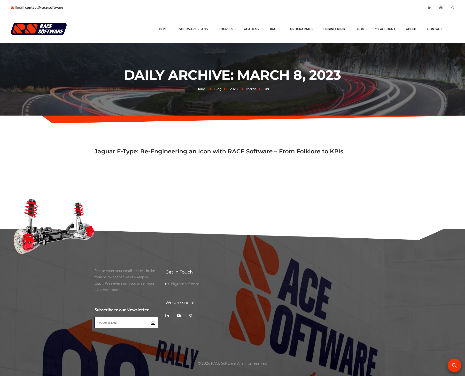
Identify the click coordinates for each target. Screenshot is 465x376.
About (411, 29)
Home (163, 29)
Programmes (301, 29)
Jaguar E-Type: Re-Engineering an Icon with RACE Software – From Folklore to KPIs (218, 151)
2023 (234, 89)
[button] (454, 365)
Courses (225, 29)
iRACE (274, 29)
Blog (360, 29)
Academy (251, 29)
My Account (385, 29)
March (251, 89)
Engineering (334, 29)
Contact (434, 29)
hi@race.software (185, 284)
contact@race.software (44, 7)
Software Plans (193, 29)
